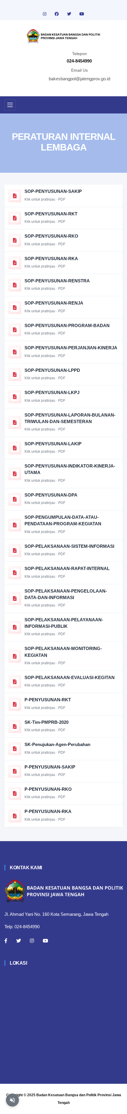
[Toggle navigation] (10, 105)
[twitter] (70, 14)
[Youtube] (45, 940)
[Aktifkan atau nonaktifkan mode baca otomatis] (12, 1100)
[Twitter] (18, 940)
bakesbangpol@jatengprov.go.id (79, 78)
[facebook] (57, 14)
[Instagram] (32, 940)
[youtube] (82, 14)
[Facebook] (6, 940)
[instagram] (45, 14)
